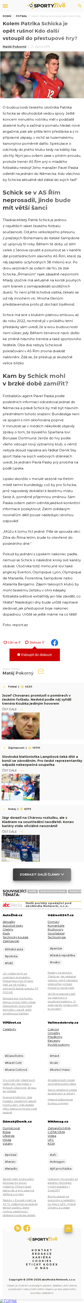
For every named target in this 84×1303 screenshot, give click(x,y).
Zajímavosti (11, 941)
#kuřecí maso (60, 1069)
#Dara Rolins (14, 1056)
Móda (7, 1140)
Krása (7, 1132)
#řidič (9, 963)
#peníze (56, 948)
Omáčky (54, 1033)
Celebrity (9, 1029)
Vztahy (8, 1143)
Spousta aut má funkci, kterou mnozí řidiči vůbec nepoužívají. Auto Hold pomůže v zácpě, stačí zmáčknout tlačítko (19, 1006)
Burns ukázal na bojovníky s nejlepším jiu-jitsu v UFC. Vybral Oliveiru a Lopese (62, 1202)
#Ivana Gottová (16, 1069)
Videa (52, 1136)
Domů (7, 16)
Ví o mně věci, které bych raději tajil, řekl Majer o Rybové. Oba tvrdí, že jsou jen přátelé (19, 1085)
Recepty (54, 1040)
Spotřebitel (56, 933)
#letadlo (11, 1168)
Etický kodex (42, 1264)
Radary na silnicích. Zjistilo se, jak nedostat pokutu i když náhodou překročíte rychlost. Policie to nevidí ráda (63, 980)
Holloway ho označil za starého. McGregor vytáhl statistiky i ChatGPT (63, 1184)
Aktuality (9, 922)
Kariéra (42, 1257)
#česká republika (62, 955)
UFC (51, 1140)
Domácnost (11, 1128)
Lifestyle (9, 1136)
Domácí (53, 922)
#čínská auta (14, 949)
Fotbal (21, 16)
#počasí (10, 1154)
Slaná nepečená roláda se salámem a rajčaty (62, 1091)
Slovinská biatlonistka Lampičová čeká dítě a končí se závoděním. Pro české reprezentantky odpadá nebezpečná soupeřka (42, 761)
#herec (10, 1161)
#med (54, 1056)
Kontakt (42, 1250)
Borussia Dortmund (53, 891)
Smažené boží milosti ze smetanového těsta (62, 1081)
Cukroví (53, 1029)
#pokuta (11, 956)
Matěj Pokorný (14, 46)
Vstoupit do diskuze (36, 655)
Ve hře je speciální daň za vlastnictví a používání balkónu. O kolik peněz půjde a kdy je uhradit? (63, 1001)
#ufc (53, 1154)
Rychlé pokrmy (59, 1044)
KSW (51, 1143)
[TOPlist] (8, 1301)
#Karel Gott (13, 1062)
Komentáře (56, 925)
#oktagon (57, 1161)
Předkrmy (55, 1037)
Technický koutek (15, 937)
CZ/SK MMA (56, 1132)
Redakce (42, 1253)
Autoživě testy (13, 925)
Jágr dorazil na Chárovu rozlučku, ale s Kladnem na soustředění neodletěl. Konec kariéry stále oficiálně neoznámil (38, 822)
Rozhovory (55, 929)
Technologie (57, 937)
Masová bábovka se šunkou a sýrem (60, 1101)
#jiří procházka (60, 1168)
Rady (6, 933)
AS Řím (32, 891)
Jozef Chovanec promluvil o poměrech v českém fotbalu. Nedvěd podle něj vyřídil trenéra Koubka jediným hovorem (36, 699)
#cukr (54, 1062)
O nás (42, 1268)
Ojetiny (8, 929)
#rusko (55, 962)
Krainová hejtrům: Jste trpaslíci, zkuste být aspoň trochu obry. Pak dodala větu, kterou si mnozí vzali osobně (20, 1105)
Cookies (42, 1261)
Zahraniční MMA (59, 1128)
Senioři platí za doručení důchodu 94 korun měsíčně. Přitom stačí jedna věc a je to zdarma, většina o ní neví (19, 1186)
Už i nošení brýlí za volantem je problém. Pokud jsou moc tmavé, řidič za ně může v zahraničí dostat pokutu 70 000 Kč (20, 983)
